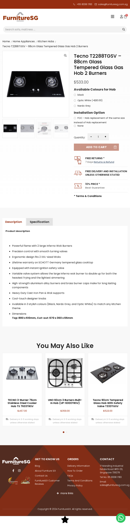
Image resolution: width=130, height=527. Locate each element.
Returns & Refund (104, 162)
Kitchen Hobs (46, 41)
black (81, 95)
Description (13, 222)
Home (6, 41)
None (81, 126)
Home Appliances (24, 41)
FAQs (70, 475)
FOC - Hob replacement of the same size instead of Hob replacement (99, 120)
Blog (37, 465)
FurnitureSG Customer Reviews (47, 482)
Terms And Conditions (79, 480)
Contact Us (41, 475)
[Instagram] (19, 470)
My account (120, 16)
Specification (39, 222)
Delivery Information (78, 465)
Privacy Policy (75, 485)
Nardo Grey (84, 106)
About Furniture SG (45, 470)
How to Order (75, 470)
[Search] (123, 29)
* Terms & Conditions (88, 196)
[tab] (14, 222)
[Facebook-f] (13, 470)
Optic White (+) (90, 100)
